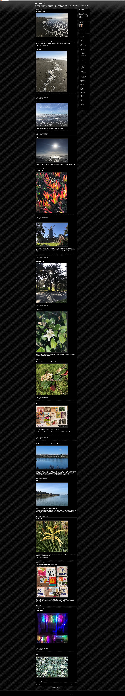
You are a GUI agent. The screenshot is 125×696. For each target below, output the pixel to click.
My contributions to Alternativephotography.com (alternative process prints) (83, 14)
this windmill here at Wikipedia (43, 249)
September (83, 81)
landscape (40, 478)
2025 (81, 37)
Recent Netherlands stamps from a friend (46, 564)
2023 (81, 40)
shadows (40, 306)
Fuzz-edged (39, 309)
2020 (81, 44)
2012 (81, 103)
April (82, 88)
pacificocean (43, 134)
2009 (81, 107)
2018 (81, 95)
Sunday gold (39, 518)
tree (43, 306)
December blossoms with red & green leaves (47, 361)
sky (46, 134)
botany (40, 218)
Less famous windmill (41, 221)
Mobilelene (40, 4)
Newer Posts (38, 684)
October (82, 80)
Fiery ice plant (39, 170)
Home (56, 684)
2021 (81, 43)
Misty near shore (40, 261)
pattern (42, 681)
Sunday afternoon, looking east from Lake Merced (48, 443)
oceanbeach (41, 46)
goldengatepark (41, 258)
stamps (40, 438)
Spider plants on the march (43, 654)
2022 (81, 41)
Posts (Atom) (58, 687)
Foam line (38, 49)
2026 (81, 36)
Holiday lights (39, 610)
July (82, 84)
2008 (81, 108)
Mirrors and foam (40, 11)
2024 (81, 39)
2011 (81, 104)
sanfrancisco (45, 478)
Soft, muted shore (40, 480)
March (82, 89)
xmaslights (40, 649)
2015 (81, 99)
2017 (81, 96)
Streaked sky (39, 101)
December (83, 45)
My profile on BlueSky (82, 19)
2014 (81, 100)
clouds (40, 134)
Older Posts (73, 684)
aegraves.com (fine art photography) (82, 11)
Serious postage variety (42, 403)
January (82, 92)
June (82, 85)
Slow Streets (40, 41)
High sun (38, 137)
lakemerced (41, 516)
